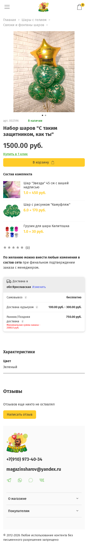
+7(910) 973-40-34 (24, 459)
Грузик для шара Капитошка (46, 226)
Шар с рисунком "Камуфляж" (46, 205)
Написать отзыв (19, 414)
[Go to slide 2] (45, 115)
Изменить (39, 287)
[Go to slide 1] (42, 115)
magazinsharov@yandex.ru (33, 469)
